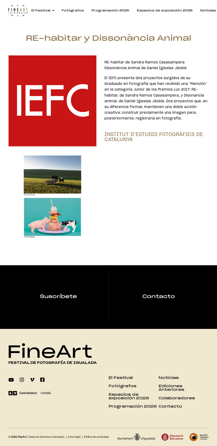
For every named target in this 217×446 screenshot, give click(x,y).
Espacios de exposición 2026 (165, 10)
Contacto (158, 296)
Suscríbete (58, 296)
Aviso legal (74, 436)
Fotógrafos (73, 10)
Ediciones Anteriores (171, 387)
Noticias (169, 378)
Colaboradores (177, 398)
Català (46, 393)
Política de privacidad (96, 436)
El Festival (40, 10)
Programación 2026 (110, 10)
